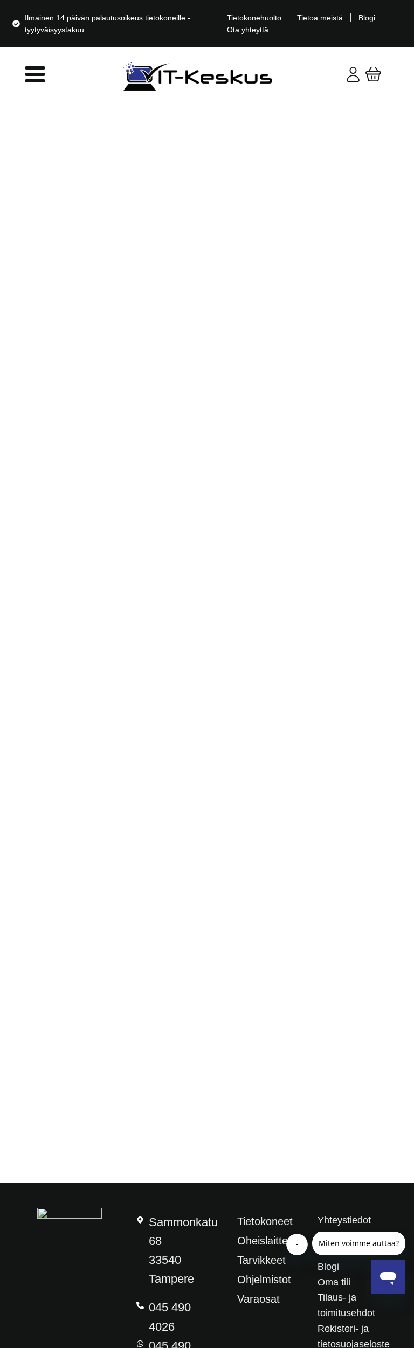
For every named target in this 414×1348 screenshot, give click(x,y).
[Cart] (373, 74)
